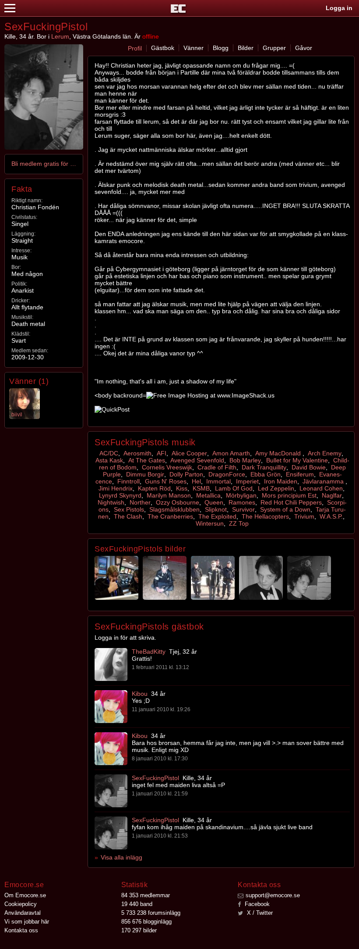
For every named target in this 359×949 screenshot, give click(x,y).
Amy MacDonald (279, 453)
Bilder (245, 47)
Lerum (60, 36)
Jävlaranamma (324, 481)
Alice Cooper (189, 453)
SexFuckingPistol (155, 777)
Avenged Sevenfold (197, 460)
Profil (135, 48)
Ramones (242, 502)
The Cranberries (170, 516)
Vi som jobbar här (26, 921)
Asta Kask (109, 460)
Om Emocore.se (25, 895)
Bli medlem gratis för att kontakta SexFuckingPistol (44, 163)
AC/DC (108, 453)
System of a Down (285, 509)
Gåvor (303, 47)
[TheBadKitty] (111, 664)
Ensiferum (300, 474)
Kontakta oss (21, 930)
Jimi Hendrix (116, 488)
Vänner (193, 47)
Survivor (243, 509)
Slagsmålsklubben (174, 509)
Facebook (256, 904)
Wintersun (210, 523)
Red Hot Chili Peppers (291, 502)
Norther (140, 502)
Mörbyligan (241, 495)
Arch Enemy (324, 453)
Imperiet (247, 481)
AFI (161, 453)
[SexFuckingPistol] (111, 790)
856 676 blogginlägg (146, 921)
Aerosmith (137, 453)
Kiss (181, 488)
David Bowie (309, 467)
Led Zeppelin (276, 488)
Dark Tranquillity (264, 467)
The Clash (128, 516)
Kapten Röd (154, 488)
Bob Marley (245, 460)
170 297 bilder (139, 930)
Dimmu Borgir (145, 474)
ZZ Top (239, 523)
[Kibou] (111, 706)
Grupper (274, 47)
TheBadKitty (148, 651)
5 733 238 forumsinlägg (150, 913)
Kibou (140, 693)
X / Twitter (259, 913)
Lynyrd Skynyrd (120, 495)
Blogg (221, 47)
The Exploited (217, 516)
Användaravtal (22, 913)
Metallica (208, 495)
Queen (213, 502)
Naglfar (332, 495)
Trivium (304, 516)
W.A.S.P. (331, 516)
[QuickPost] (112, 409)
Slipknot (216, 509)
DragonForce (226, 474)
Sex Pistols (129, 509)
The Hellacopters (265, 516)
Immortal (218, 481)
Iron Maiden (280, 481)
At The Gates (146, 460)
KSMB (201, 488)
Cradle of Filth (216, 467)
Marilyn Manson (169, 495)
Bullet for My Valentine (297, 460)
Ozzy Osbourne (177, 502)
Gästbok (162, 47)
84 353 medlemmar (145, 895)
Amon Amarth (231, 453)
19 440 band (136, 904)
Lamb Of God (234, 488)
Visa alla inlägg (121, 857)
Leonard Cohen (321, 488)
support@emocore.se (273, 895)
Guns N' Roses (166, 481)
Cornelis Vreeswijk (167, 467)
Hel (196, 481)
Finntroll (128, 481)
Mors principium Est (289, 495)
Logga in (339, 7)
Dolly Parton (186, 474)
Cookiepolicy (20, 904)
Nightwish (111, 502)
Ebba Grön (265, 474)
